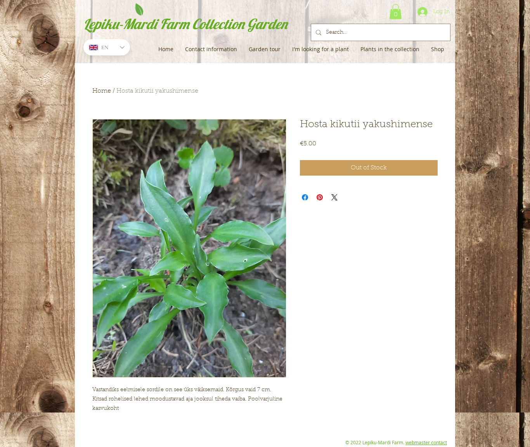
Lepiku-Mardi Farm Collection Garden (185, 24)
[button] (395, 11)
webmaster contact (426, 442)
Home (101, 91)
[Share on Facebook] (305, 197)
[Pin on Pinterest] (319, 197)
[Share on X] (334, 197)
